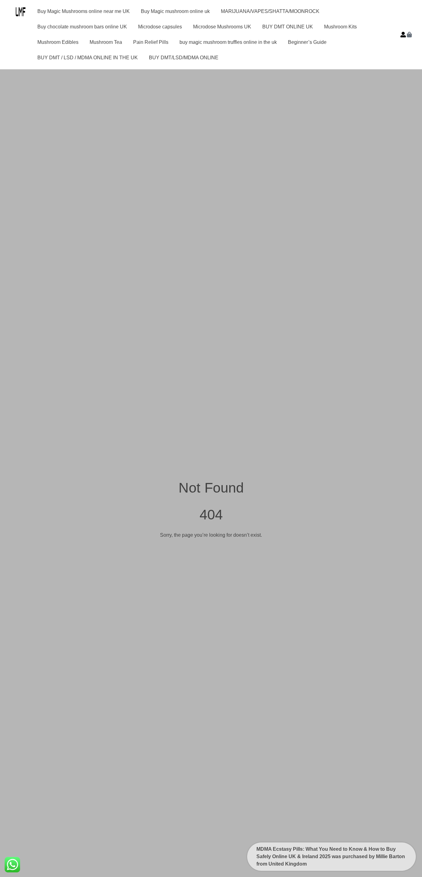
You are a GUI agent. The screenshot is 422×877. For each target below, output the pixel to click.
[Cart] (409, 34)
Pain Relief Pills (150, 42)
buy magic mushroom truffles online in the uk (228, 42)
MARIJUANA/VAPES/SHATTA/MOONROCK (270, 11)
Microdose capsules (160, 26)
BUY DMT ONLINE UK (287, 26)
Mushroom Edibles (57, 42)
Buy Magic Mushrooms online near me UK (83, 11)
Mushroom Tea (106, 42)
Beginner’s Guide (307, 42)
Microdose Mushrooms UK (222, 26)
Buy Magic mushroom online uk (175, 11)
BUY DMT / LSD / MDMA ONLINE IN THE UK (87, 57)
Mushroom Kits (340, 26)
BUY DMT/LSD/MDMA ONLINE (183, 57)
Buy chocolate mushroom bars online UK (82, 26)
